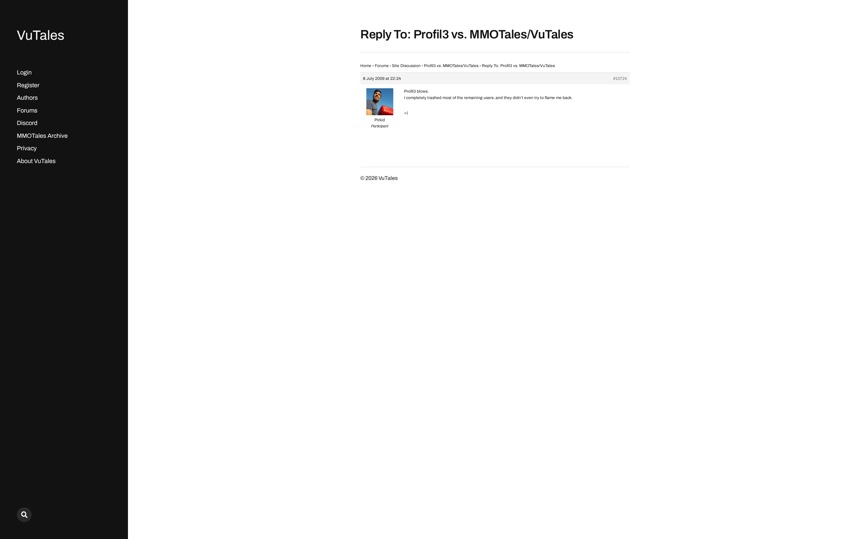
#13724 (620, 78)
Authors (27, 97)
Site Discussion (406, 65)
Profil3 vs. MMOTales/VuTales (451, 65)
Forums (27, 110)
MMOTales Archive (42, 135)
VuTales (40, 35)
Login (24, 72)
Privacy (27, 148)
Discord (27, 123)
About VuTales (36, 161)
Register (28, 85)
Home (365, 65)
